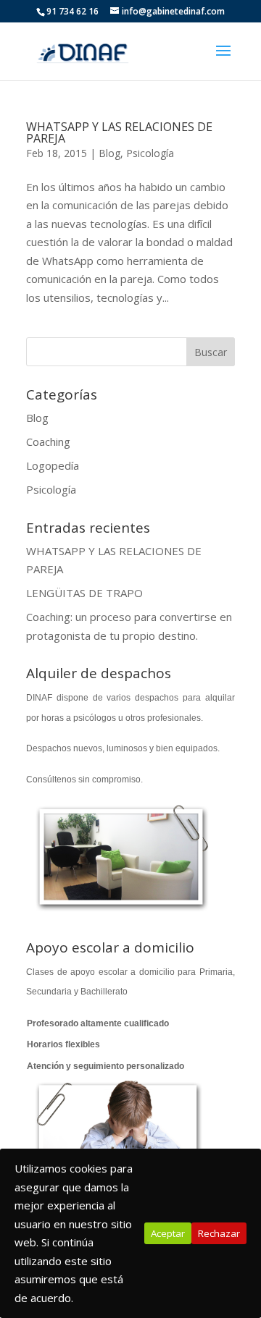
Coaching (48, 441)
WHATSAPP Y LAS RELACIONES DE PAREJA (119, 132)
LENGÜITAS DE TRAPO (84, 593)
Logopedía (52, 465)
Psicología (150, 153)
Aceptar (168, 1233)
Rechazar (219, 1233)
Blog (109, 153)
